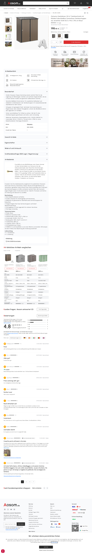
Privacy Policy (54, 542)
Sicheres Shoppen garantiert (36, 518)
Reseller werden (54, 514)
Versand (31, 514)
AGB (17, 528)
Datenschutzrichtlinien (11, 529)
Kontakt (30, 510)
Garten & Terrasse (9, 8)
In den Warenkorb (75, 42)
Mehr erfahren (7, 322)
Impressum (52, 512)
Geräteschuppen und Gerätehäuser (42, 12)
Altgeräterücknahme (34, 526)
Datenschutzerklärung (55, 510)
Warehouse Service (33, 520)
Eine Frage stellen (43, 309)
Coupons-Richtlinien (34, 522)
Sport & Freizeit (53, 8)
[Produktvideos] (8, 28)
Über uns (52, 506)
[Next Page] (33, 481)
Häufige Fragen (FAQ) (34, 512)
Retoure (31, 508)
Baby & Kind (42, 8)
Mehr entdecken (36, 488)
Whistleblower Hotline (55, 518)
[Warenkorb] (87, 3)
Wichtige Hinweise (33, 516)
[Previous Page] (18, 481)
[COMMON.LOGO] (14, 3)
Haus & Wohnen (21, 8)
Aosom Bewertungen (55, 516)
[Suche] (67, 3)
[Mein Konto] (81, 3)
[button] (26, 91)
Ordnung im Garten (26, 12)
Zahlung (31, 506)
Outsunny (29, 124)
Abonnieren (21, 524)
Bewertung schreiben (43, 315)
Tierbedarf (32, 8)
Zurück (6, 12)
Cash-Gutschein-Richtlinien (35, 524)
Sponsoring (31, 528)
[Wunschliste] (75, 3)
